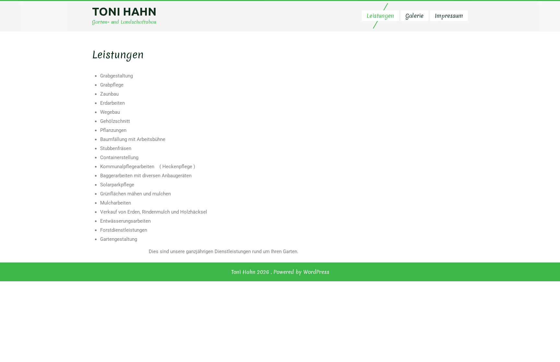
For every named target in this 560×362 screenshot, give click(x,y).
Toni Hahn (124, 11)
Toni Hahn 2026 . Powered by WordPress (280, 271)
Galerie (414, 15)
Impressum (449, 15)
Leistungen (380, 15)
